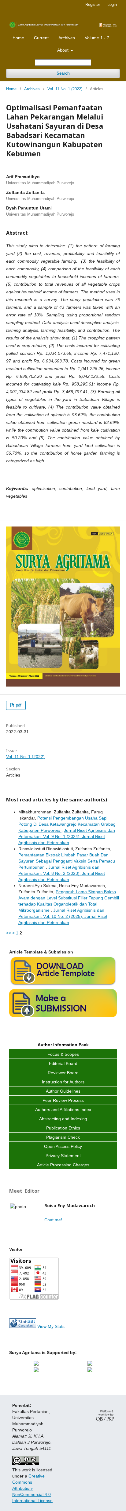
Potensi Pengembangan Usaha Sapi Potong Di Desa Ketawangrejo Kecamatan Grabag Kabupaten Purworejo (67, 824)
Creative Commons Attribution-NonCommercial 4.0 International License (32, 1488)
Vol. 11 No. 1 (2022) (64, 89)
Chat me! (53, 1219)
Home (18, 37)
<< (8, 932)
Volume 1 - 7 (97, 37)
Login (112, 4)
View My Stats (51, 1326)
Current (41, 37)
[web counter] (22, 1326)
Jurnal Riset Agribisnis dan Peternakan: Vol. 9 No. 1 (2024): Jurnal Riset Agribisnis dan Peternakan (66, 836)
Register (92, 4)
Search (63, 73)
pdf (18, 705)
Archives (66, 37)
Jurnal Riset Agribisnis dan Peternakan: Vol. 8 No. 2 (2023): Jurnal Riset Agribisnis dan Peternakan (61, 873)
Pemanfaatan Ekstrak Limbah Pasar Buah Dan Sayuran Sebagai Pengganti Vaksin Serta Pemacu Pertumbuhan (66, 861)
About (63, 50)
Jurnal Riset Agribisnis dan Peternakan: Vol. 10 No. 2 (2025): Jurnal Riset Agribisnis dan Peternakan (62, 916)
